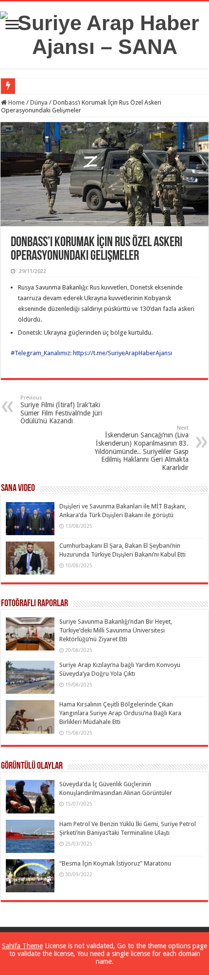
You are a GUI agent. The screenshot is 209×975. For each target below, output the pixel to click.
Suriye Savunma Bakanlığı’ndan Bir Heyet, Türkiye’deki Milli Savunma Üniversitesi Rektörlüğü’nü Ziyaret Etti (115, 630)
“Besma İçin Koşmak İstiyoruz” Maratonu (115, 863)
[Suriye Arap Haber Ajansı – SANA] (104, 33)
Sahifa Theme (22, 946)
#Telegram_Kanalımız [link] (40, 353)
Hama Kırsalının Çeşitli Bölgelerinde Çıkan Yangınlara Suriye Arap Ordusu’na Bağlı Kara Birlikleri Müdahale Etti (120, 713)
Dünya (39, 102)
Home (16, 102)
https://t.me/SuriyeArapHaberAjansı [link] (122, 353)
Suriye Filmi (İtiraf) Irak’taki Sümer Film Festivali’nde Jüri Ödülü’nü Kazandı (61, 410)
